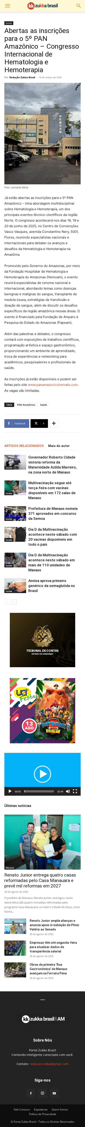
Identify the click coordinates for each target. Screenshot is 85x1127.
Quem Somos (60, 1109)
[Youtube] (54, 1093)
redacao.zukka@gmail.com (49, 1064)
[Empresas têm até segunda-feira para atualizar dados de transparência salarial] (15, 948)
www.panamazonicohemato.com (53, 385)
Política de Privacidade (42, 1114)
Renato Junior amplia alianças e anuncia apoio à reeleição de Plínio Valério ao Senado (54, 925)
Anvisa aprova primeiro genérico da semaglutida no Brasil (51, 586)
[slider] (39, 791)
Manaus (10, 867)
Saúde (9, 23)
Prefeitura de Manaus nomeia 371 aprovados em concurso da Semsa (53, 513)
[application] (42, 774)
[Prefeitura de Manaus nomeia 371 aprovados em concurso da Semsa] (15, 513)
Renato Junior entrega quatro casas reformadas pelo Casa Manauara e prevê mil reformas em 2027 (40, 880)
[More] (53, 423)
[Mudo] (68, 791)
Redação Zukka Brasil (22, 77)
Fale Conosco (22, 1109)
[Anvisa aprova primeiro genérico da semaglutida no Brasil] (15, 585)
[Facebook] (30, 1093)
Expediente (41, 1109)
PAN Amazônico (26, 404)
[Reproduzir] (10, 791)
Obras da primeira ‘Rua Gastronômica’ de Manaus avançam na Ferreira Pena (48, 969)
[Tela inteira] (75, 791)
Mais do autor (59, 446)
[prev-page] (7, 602)
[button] (7, 6)
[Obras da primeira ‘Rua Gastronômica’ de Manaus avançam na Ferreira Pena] (15, 969)
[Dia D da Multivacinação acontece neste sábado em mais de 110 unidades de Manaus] (15, 560)
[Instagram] (42, 1093)
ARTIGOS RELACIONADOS (24, 446)
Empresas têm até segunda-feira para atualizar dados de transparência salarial (53, 947)
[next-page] (14, 602)
